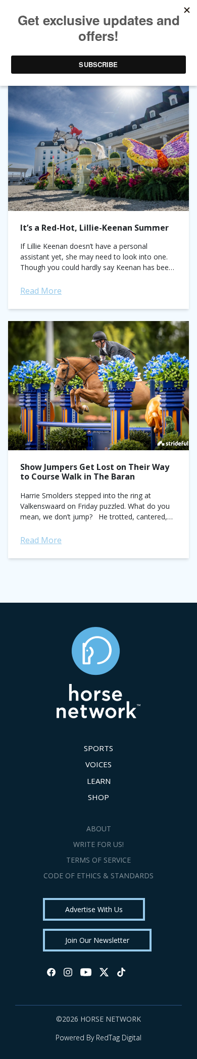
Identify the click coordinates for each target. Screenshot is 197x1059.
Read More (41, 290)
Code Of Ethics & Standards (98, 875)
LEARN (99, 781)
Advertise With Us (94, 909)
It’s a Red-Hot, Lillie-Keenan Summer (94, 227)
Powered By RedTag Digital (98, 1037)
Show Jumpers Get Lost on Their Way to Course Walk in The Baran (94, 471)
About (98, 828)
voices (98, 764)
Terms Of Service (98, 860)
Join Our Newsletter (97, 940)
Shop (98, 797)
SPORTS (98, 748)
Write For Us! (98, 844)
